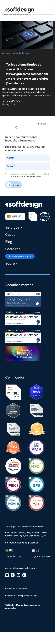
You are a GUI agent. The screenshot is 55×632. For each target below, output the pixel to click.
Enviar (16, 184)
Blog (8, 242)
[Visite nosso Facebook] (13, 575)
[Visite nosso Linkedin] (24, 575)
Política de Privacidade (20, 176)
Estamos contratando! (20, 256)
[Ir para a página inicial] (19, 10)
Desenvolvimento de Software (16, 53)
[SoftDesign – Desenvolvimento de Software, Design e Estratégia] (23, 203)
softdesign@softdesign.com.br (21, 542)
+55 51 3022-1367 (13, 556)
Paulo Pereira (13, 100)
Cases (10, 234)
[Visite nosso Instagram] (18, 575)
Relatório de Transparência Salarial (21, 595)
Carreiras (12, 249)
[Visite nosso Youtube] (7, 575)
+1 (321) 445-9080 (41, 556)
